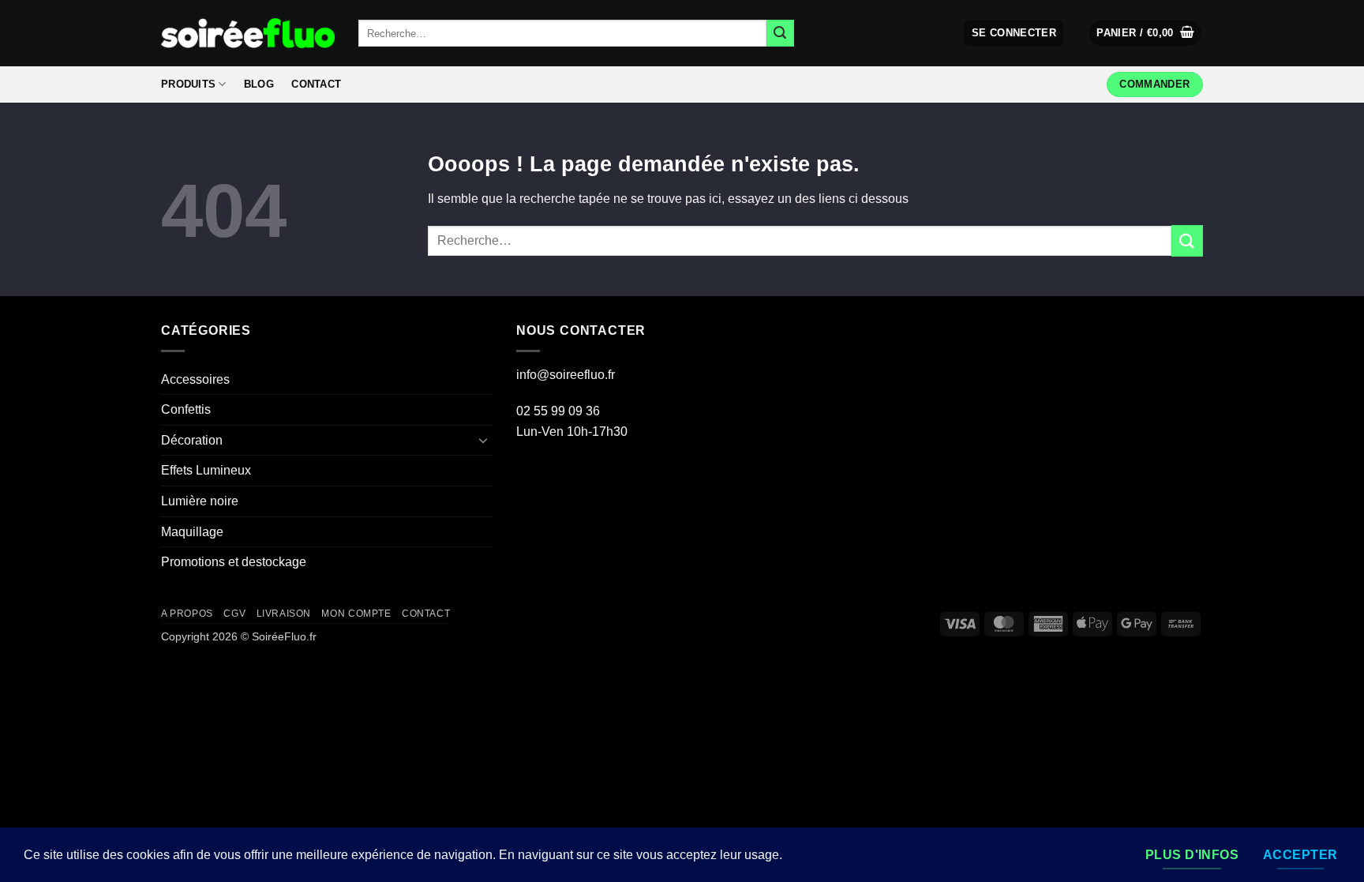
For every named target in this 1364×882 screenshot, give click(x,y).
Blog (259, 84)
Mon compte (356, 613)
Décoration (192, 440)
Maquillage (192, 532)
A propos (187, 613)
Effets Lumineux (206, 470)
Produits (188, 84)
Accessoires (195, 379)
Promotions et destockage (233, 562)
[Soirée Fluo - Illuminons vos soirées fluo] (248, 32)
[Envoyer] (779, 33)
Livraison (284, 613)
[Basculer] (483, 439)
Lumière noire (199, 501)
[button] (1014, 34)
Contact (316, 84)
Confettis (186, 409)
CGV (234, 613)
